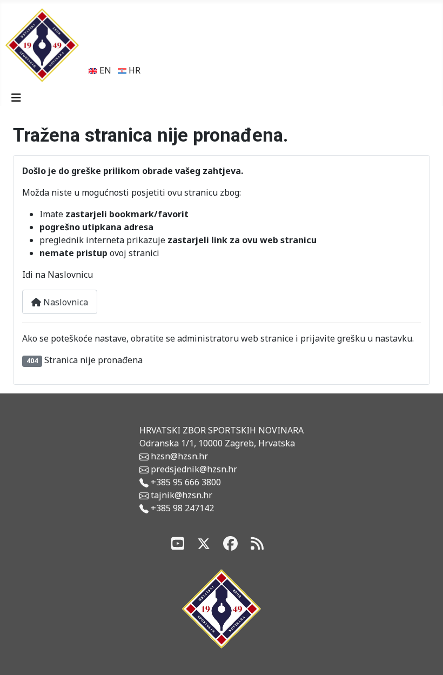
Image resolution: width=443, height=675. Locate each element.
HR (133, 70)
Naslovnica (64, 302)
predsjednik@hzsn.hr (193, 469)
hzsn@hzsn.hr (179, 456)
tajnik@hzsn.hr (181, 495)
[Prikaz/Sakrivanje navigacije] (16, 98)
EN (104, 70)
